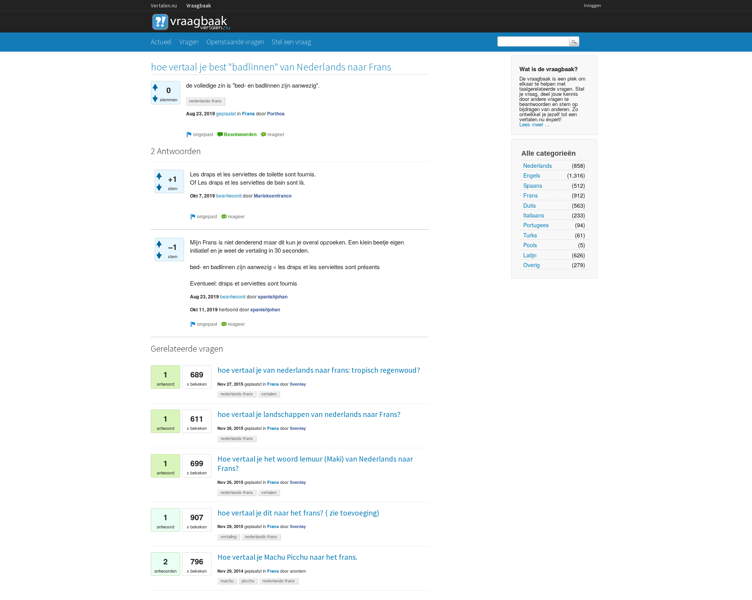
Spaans (532, 185)
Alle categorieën (548, 153)
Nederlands (537, 165)
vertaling (229, 536)
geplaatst (226, 113)
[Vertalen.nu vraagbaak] (193, 20)
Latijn (530, 255)
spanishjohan (272, 296)
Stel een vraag (291, 41)
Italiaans (533, 215)
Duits (529, 205)
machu (227, 580)
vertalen (269, 394)
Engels (531, 175)
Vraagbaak (198, 5)
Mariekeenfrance (273, 195)
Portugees (536, 225)
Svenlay (298, 384)
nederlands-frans (205, 101)
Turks (530, 235)
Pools (530, 245)
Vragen (189, 41)
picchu (248, 580)
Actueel (161, 41)
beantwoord (229, 195)
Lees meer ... (534, 124)
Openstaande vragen (235, 41)
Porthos (276, 113)
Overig (531, 265)
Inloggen (592, 5)
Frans (530, 195)
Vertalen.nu (164, 5)
